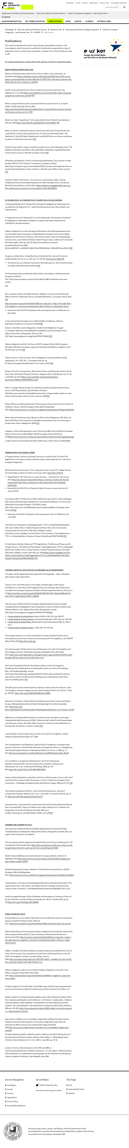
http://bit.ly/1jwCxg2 (27, 641)
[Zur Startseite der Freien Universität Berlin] (16, 6)
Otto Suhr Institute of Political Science (52, 13)
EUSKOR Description (12, 21)
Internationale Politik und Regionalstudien (82, 29)
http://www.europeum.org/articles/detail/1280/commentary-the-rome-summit (40, 923)
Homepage (70, 3)
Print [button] (70, 1085)
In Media (89, 21)
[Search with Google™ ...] (124, 7)
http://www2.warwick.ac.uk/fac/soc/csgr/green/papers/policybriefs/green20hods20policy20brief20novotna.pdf (52, 409)
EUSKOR (6, 16)
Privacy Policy (104, 3)
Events (78, 21)
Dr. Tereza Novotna (35, 21)
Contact (85, 3)
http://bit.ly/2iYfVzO (55, 473)
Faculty (77, 3)
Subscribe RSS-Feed (76, 1089)
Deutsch (71, 1093)
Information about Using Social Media (48, 1090)
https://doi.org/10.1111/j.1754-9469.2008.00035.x (27, 769)
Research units (56, 29)
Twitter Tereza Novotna (48, 1085)
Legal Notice (93, 3)
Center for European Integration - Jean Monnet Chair (88, 13)
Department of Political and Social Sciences (19, 13)
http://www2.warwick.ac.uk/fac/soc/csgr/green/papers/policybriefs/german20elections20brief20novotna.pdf (51, 875)
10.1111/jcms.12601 (53, 259)
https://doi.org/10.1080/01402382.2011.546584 (32, 693)
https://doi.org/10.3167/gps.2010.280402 (23, 902)
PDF (36, 82)
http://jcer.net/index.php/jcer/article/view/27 (25, 796)
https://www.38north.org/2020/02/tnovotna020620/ (36, 122)
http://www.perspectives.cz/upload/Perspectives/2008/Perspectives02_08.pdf (39, 753)
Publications (55, 21)
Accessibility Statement (118, 3)
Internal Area (104, 21)
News (68, 21)
